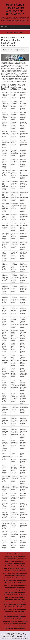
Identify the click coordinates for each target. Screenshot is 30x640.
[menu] (27, 26)
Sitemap (8, 633)
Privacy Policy (20, 633)
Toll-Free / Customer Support (15, 32)
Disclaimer (13, 633)
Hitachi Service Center (8, 27)
